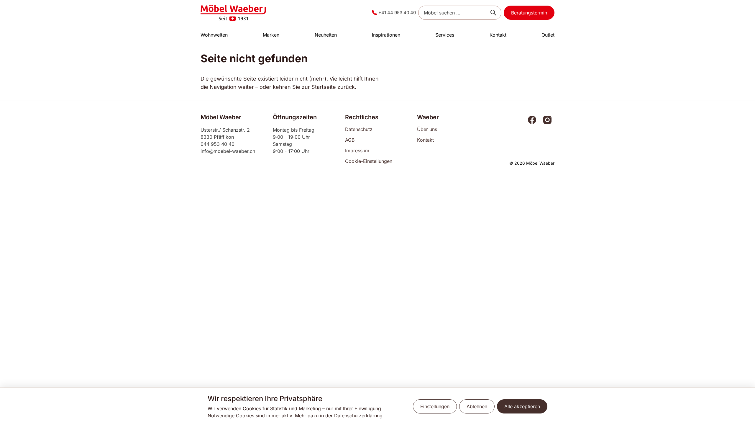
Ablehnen (477, 406)
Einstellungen (434, 406)
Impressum (357, 150)
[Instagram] (547, 120)
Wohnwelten (214, 35)
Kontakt (498, 35)
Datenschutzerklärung (358, 416)
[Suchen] (493, 13)
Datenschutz (358, 129)
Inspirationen (386, 35)
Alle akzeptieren (522, 406)
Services (444, 35)
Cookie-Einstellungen (368, 161)
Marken (271, 35)
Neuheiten (326, 35)
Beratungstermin (529, 13)
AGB (349, 140)
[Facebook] (532, 120)
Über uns (427, 129)
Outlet (547, 35)
